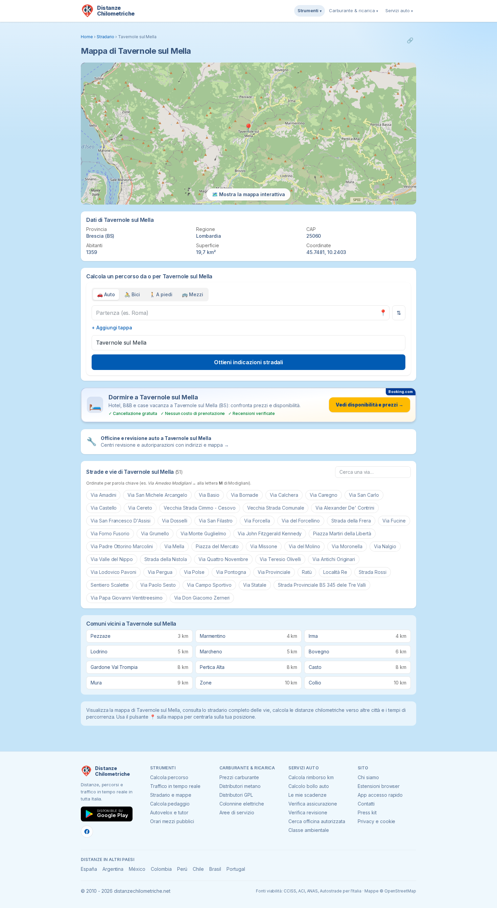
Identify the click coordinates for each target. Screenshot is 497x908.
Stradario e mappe (170, 795)
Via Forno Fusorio (110, 533)
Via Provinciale (274, 572)
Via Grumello (155, 533)
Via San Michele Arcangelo (157, 495)
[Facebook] (87, 831)
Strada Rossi (372, 572)
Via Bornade (244, 495)
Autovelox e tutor (169, 812)
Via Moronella (347, 546)
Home (87, 36)
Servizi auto (399, 10)
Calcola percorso (169, 777)
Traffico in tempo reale (175, 786)
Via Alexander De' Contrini (344, 508)
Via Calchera (284, 495)
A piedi (161, 294)
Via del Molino (304, 546)
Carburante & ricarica (353, 10)
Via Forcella (257, 520)
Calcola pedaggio (170, 804)
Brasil (215, 869)
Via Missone (263, 546)
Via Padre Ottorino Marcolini (122, 546)
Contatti (366, 804)
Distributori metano (240, 786)
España (89, 869)
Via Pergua (160, 572)
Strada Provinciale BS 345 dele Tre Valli (322, 585)
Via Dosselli (174, 520)
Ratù (307, 572)
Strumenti (310, 10)
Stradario (106, 36)
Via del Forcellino (301, 520)
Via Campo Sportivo (209, 585)
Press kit (367, 812)
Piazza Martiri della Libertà (342, 533)
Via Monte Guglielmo (203, 533)
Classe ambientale (308, 830)
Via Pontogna (231, 572)
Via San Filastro (216, 520)
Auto (106, 294)
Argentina (113, 869)
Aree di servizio (236, 812)
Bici (132, 294)
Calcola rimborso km (310, 777)
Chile (198, 869)
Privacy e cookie (376, 821)
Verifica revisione (307, 812)
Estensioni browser (379, 786)
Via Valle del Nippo (112, 559)
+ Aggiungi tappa (112, 327)
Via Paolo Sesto (157, 585)
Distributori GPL (236, 795)
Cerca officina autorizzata (316, 821)
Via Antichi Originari (333, 559)
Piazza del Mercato (217, 546)
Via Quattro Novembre (223, 559)
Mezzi (192, 294)
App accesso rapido (380, 795)
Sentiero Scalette (110, 585)
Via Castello (104, 508)
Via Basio (209, 495)
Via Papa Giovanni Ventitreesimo (127, 598)
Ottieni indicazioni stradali (248, 362)
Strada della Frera (351, 520)
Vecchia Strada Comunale (275, 508)
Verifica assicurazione (312, 804)
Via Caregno (323, 495)
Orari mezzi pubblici (172, 821)
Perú (182, 869)
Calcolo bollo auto (308, 786)
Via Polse (194, 572)
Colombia (161, 869)
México (137, 869)
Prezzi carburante (239, 777)
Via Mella (174, 546)
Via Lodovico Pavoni (113, 572)
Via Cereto (140, 508)
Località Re (335, 572)
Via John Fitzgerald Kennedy (270, 533)
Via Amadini (103, 495)
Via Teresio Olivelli (280, 559)
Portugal (236, 869)
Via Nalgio (385, 546)
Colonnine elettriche (241, 804)
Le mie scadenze (307, 795)
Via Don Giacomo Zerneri (202, 598)
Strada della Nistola (165, 559)
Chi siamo (368, 777)
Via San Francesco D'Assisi (120, 520)
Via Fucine (394, 520)
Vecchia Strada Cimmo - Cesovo (200, 508)
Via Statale (254, 585)
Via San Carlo (364, 495)
